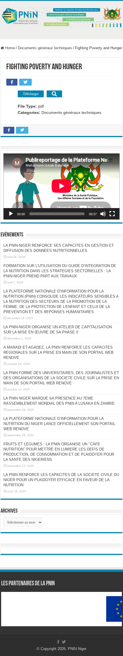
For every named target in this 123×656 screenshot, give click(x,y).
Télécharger (31, 94)
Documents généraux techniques (45, 48)
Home (9, 48)
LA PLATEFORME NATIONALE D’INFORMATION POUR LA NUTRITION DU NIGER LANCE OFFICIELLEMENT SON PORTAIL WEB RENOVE (59, 423)
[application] (61, 186)
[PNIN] (61, 16)
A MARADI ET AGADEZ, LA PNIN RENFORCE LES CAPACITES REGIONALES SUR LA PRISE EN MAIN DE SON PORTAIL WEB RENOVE (58, 352)
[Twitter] (63, 642)
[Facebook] (58, 642)
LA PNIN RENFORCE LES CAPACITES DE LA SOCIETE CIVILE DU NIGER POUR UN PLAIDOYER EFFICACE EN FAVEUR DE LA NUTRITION (61, 480)
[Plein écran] (112, 214)
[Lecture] (11, 214)
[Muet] (103, 214)
